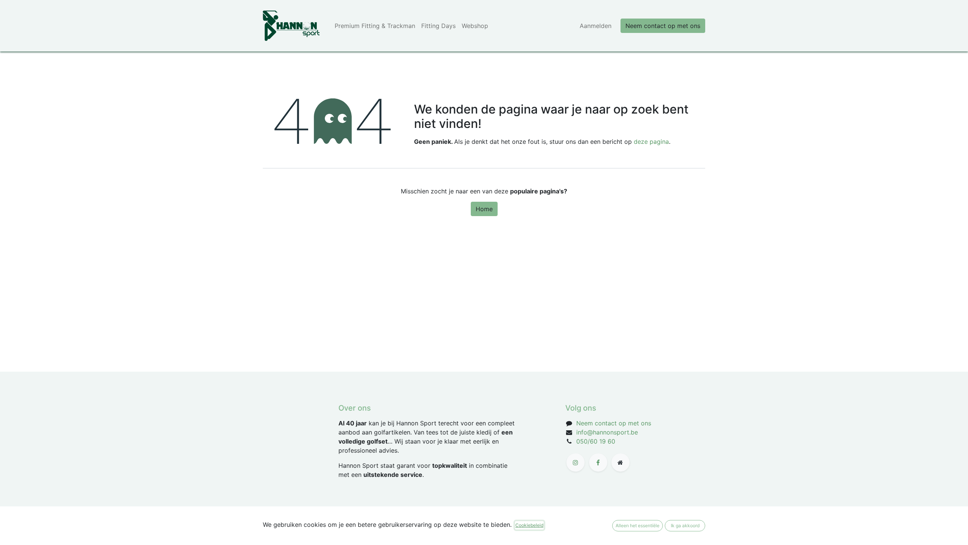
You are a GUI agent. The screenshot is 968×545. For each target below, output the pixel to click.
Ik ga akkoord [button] (685, 525)
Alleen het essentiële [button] (637, 525)
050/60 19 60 (595, 441)
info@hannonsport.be (607, 432)
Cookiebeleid (529, 525)
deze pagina (651, 141)
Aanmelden (595, 26)
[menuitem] (375, 25)
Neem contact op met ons (662, 26)
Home (484, 209)
